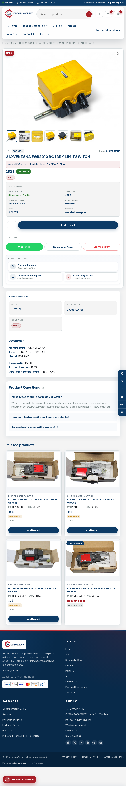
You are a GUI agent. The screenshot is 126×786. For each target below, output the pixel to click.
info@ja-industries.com (78, 719)
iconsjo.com (20, 762)
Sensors (6, 714)
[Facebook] (122, 373)
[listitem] (68, 742)
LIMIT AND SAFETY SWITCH (32, 43)
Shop (14, 43)
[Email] (122, 412)
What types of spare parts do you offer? (36, 396)
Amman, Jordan (26, 3)
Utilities (57, 25)
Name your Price (63, 246)
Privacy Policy (68, 756)
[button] (118, 54)
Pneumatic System (12, 719)
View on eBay (102, 246)
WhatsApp (24, 246)
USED (16, 325)
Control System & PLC (14, 708)
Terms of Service (89, 756)
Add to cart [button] (33, 530)
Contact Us (89, 3)
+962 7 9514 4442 (47, 3)
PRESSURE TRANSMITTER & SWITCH (21, 735)
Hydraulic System (11, 725)
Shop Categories (35, 25)
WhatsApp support (75, 725)
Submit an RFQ (73, 735)
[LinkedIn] (122, 389)
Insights (71, 25)
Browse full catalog (108, 30)
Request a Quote (115, 3)
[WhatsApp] (122, 397)
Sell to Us (100, 3)
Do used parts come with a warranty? (34, 427)
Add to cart (68, 225)
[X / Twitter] (122, 381)
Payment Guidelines (76, 687)
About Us (12, 34)
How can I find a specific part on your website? (40, 417)
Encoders (7, 730)
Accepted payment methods (18, 677)
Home (14, 25)
